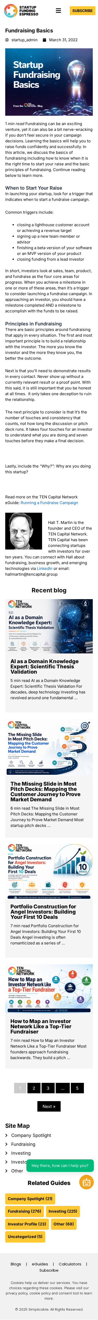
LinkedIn (45, 568)
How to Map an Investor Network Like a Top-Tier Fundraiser (40, 1026)
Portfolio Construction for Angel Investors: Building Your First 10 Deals (43, 911)
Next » (49, 1106)
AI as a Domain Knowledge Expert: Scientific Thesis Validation (44, 666)
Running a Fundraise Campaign (49, 502)
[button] (58, 11)
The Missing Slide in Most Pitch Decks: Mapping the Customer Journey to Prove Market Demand (45, 792)
